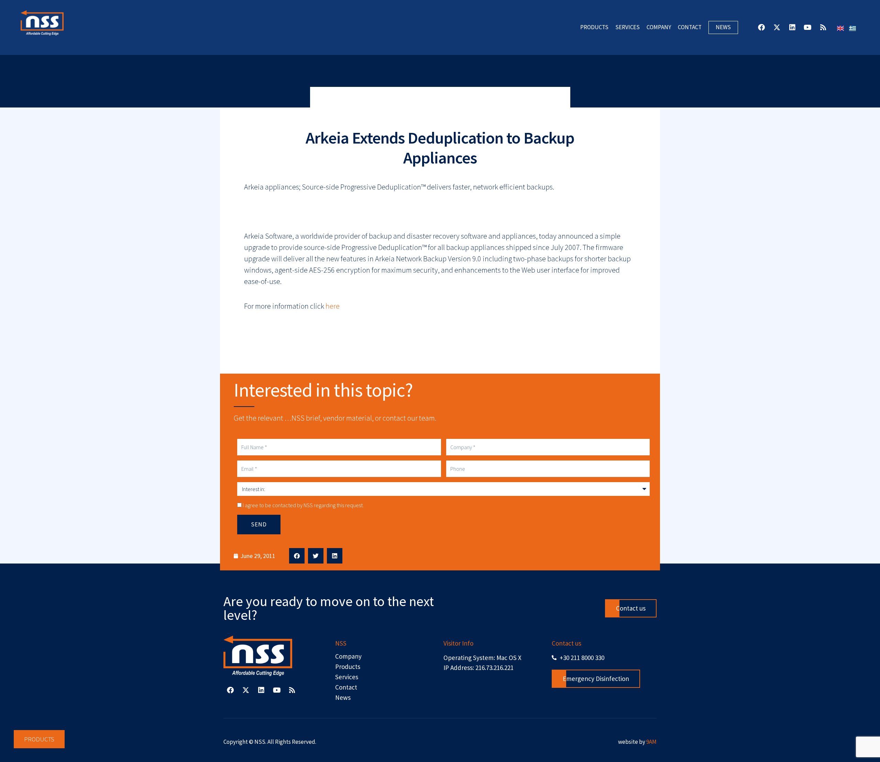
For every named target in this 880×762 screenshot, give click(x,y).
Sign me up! (440, 484)
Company (354, 414)
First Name (356, 347)
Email (349, 313)
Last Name (356, 381)
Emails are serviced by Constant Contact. (491, 459)
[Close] (530, 267)
